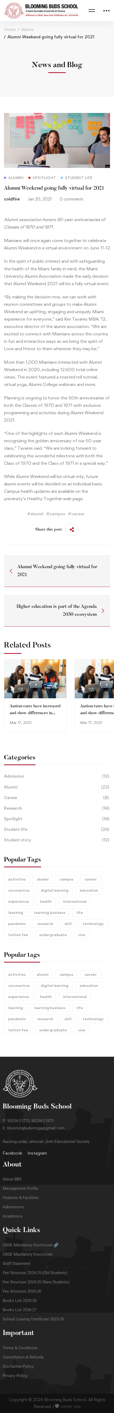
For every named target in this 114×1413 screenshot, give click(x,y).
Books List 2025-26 (20, 1300)
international (75, 901)
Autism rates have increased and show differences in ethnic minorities (35, 713)
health (46, 901)
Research (56, 808)
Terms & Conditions (20, 1348)
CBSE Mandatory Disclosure (27, 1254)
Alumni (27, 29)
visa (81, 934)
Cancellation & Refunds (23, 1357)
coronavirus (19, 890)
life (80, 912)
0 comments (71, 199)
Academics (13, 1216)
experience (18, 901)
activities (17, 879)
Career (56, 797)
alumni (43, 879)
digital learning (54, 890)
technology (93, 923)
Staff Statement (16, 1263)
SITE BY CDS (70, 1407)
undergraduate (53, 934)
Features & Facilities (21, 1197)
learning (15, 912)
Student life (56, 829)
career (91, 879)
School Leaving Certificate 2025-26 (33, 1319)
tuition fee (18, 934)
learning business (49, 912)
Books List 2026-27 (20, 1309)
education (89, 890)
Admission (56, 776)
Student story (56, 839)
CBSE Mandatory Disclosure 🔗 (31, 1245)
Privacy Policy (15, 1375)
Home (9, 29)
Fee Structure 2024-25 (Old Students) (35, 1272)
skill (68, 923)
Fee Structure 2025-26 (22, 1291)
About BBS (12, 1179)
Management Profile (20, 1188)
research (45, 923)
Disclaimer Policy (18, 1366)
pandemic (17, 923)
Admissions (13, 1207)
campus (66, 879)
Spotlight (56, 818)
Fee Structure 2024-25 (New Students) (36, 1282)
